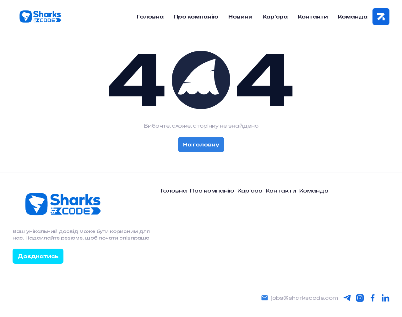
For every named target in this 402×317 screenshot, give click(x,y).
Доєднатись (38, 256)
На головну (201, 144)
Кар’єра (275, 16)
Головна (150, 16)
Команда (352, 16)
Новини (240, 16)
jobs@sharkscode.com (304, 298)
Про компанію (196, 16)
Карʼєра (250, 191)
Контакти (313, 16)
